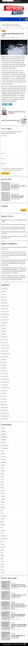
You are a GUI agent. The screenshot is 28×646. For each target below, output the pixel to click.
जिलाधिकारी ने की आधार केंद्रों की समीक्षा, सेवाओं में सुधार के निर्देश (17, 196)
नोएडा (2, 505)
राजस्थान (3, 530)
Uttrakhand (4, 448)
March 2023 (4, 404)
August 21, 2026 (15, 629)
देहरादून (2, 493)
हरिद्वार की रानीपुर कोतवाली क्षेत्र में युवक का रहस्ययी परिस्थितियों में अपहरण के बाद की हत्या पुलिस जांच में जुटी (13, 263)
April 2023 (3, 402)
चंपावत (2, 476)
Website (3, 163)
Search (4, 206)
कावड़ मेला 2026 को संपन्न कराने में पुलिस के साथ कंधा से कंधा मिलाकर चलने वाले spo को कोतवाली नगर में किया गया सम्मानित (19, 606)
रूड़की (2, 550)
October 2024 (4, 351)
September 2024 (5, 353)
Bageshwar (4, 437)
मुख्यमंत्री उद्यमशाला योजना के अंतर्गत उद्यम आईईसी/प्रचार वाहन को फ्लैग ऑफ (18, 585)
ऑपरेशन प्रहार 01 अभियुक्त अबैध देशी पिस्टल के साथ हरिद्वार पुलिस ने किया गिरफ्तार (18, 616)
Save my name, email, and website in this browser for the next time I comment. (13, 169)
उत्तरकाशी (3, 454)
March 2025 (4, 337)
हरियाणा (2, 567)
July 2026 (3, 291)
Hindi (5, 0)
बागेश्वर (2, 519)
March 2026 (4, 303)
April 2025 (3, 334)
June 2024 (3, 362)
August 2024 (4, 356)
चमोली (2, 479)
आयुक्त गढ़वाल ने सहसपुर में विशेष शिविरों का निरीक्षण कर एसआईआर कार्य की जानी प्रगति (18, 626)
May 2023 (3, 399)
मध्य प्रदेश (3, 524)
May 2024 (3, 365)
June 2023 (3, 396)
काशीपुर (2, 468)
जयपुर (2, 482)
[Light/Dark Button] (21, 19)
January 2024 (4, 376)
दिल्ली (2, 487)
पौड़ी (2, 510)
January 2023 (4, 410)
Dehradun (3, 439)
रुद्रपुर (2, 544)
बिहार (2, 521)
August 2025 (4, 322)
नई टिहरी (3, 496)
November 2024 (5, 348)
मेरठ (2, 527)
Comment (4, 135)
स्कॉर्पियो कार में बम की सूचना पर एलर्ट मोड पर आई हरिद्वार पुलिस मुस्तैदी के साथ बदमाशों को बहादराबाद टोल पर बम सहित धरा (14, 271)
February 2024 (5, 373)
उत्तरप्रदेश (3, 456)
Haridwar (3, 442)
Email (3, 158)
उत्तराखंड (3, 31)
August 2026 (4, 288)
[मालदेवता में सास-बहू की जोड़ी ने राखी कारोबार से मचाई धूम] (5, 636)
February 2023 (5, 407)
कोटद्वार (2, 428)
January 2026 (4, 308)
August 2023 (4, 390)
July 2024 (3, 359)
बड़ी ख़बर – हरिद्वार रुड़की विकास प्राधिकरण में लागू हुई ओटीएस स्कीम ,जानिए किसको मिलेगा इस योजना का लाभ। (13, 255)
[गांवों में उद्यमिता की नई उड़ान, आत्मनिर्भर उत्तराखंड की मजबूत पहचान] (5, 595)
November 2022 (5, 416)
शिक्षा (2, 553)
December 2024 (5, 345)
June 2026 (3, 294)
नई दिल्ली (3, 499)
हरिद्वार (2, 564)
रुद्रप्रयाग (3, 431)
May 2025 (3, 331)
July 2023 (3, 393)
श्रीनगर (2, 555)
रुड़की (2, 541)
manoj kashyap (6, 37)
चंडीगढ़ (2, 473)
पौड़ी (2, 513)
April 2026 (3, 300)
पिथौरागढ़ (3, 507)
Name (3, 153)
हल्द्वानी (2, 570)
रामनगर (2, 533)
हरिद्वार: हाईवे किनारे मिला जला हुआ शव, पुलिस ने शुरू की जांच (18, 186)
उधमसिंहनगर (3, 462)
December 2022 (5, 413)
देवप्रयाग (3, 490)
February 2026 (5, 305)
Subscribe (26, 19)
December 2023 (5, 379)
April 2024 (3, 368)
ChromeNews (15, 644)
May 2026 (3, 297)
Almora (3, 434)
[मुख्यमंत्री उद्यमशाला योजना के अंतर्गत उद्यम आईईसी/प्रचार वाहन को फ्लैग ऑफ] (5, 585)
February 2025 (5, 339)
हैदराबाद (2, 572)
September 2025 (5, 320)
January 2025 (4, 342)
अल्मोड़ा (2, 451)
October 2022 (4, 419)
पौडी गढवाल (17, 184)
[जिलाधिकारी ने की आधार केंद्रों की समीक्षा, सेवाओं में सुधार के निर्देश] (5, 196)
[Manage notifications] (25, 643)
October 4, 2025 (14, 37)
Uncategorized (5, 445)
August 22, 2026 (15, 588)
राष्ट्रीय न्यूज (3, 536)
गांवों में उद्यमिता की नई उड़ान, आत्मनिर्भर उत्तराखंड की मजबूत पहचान (13, 224)
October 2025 (4, 317)
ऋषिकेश (2, 465)
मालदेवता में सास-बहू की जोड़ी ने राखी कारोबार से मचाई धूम (18, 636)
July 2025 (3, 325)
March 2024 (4, 370)
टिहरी (2, 485)
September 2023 (5, 387)
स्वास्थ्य (2, 561)
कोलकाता (3, 470)
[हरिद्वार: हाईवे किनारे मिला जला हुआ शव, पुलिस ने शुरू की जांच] (5, 186)
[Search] (24, 19)
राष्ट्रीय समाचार (4, 538)
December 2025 (5, 311)
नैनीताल (2, 502)
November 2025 (5, 314)
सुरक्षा (2, 558)
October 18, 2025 (15, 189)
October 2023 (4, 385)
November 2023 (5, 382)
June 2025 (3, 328)
